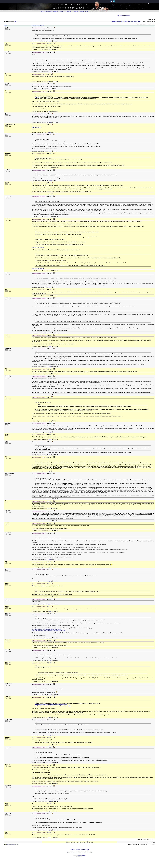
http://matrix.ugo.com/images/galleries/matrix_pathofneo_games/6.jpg (48, 630)
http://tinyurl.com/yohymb (38, 268)
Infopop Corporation (82, 855)
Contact (82, 11)
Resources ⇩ (69, 11)
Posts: (34, 41)
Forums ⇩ (62, 11)
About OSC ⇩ (48, 11)
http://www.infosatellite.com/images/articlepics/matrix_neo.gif (46, 629)
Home (42, 11)
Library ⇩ (55, 11)
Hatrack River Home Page (82, 849)
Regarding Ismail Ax (36, 127)
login (118, 15)
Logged (50, 41)
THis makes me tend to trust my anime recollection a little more (47, 586)
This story (37, 97)
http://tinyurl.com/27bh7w (38, 247)
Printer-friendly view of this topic (12, 844)
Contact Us (73, 849)
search (121, 15)
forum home (127, 15)
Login (15, 21)
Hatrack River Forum (116, 21)
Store (86, 11)
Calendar (76, 11)
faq (124, 15)
